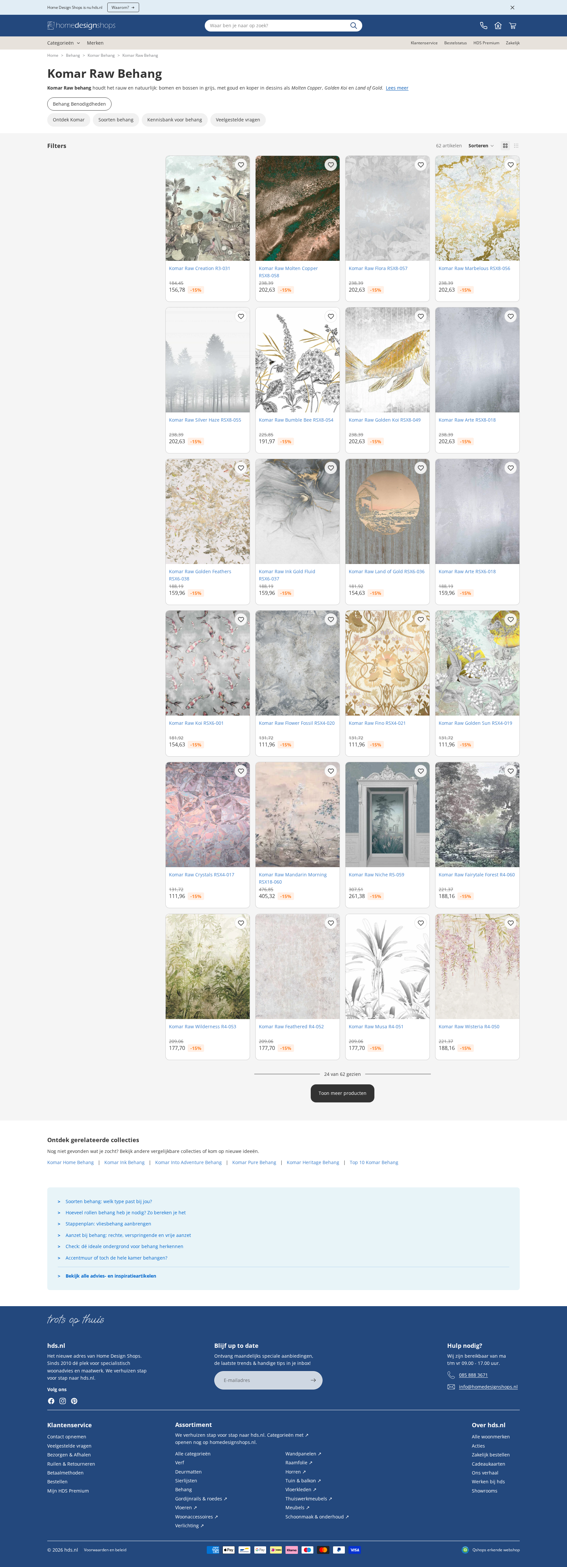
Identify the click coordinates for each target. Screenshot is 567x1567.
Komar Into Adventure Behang (188, 1162)
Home (52, 55)
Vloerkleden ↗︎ (301, 1489)
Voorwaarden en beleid (105, 1550)
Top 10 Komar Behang (374, 1162)
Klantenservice (69, 1425)
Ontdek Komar (69, 119)
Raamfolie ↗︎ (299, 1462)
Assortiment (193, 1425)
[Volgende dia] (240, 208)
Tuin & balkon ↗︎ (303, 1480)
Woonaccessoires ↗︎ (196, 1516)
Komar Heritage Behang (313, 1162)
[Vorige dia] (175, 208)
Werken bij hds (488, 1481)
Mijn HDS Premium (68, 1490)
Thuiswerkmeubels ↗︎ (308, 1498)
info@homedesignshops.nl (488, 1386)
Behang (73, 55)
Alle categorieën (193, 1453)
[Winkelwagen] (512, 25)
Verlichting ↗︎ (189, 1525)
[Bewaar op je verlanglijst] (241, 164)
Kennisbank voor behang (174, 119)
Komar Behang (101, 55)
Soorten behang (116, 119)
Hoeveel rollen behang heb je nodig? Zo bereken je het (126, 1212)
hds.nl (71, 1550)
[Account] (498, 25)
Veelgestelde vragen (238, 119)
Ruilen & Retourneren (71, 1463)
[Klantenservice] (483, 25)
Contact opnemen (66, 1436)
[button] (481, 145)
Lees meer (397, 88)
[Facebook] (51, 1401)
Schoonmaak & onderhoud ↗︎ (317, 1516)
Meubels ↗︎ (297, 1507)
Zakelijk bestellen (491, 1455)
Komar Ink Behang (124, 1162)
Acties (478, 1445)
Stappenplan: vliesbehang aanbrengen (108, 1224)
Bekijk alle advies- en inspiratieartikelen (111, 1276)
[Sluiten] (512, 7)
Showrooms (484, 1490)
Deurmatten (188, 1471)
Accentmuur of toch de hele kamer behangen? (116, 1258)
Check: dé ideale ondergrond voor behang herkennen (124, 1246)
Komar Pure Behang (254, 1162)
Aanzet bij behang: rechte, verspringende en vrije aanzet (128, 1235)
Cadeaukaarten (488, 1463)
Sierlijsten (186, 1480)
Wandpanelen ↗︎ (303, 1453)
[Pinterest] (74, 1401)
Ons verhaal (485, 1473)
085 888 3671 (473, 1374)
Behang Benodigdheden (79, 104)
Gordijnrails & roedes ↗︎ (201, 1498)
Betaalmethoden (65, 1473)
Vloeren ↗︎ (186, 1507)
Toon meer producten (343, 1093)
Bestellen (57, 1481)
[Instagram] (63, 1401)
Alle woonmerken (491, 1436)
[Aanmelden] (313, 1380)
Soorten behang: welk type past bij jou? (109, 1201)
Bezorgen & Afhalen (69, 1455)
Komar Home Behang (70, 1162)
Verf (179, 1462)
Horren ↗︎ (295, 1471)
